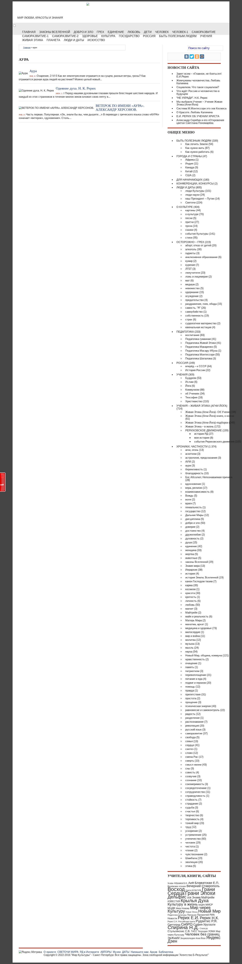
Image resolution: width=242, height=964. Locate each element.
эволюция (191, 862)
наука (188, 651)
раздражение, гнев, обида (201, 303)
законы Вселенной (196, 561)
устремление (193, 834)
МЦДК (171, 908)
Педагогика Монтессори (200, 354)
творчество (192, 815)
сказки (189, 229)
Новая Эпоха (192, 912)
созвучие (190, 776)
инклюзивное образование (201, 257)
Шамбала (191, 858)
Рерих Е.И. (188, 917)
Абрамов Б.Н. (181, 883)
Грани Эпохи (200, 893)
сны (187, 768)
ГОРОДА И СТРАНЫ (189, 156)
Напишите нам (139, 951)
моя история (201, 437)
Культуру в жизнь (183, 904)
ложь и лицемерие (196, 276)
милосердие (192, 632)
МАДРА (201, 905)
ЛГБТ (188, 268)
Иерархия (191, 569)
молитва (190, 639)
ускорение (191, 830)
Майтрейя (191, 612)
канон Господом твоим (199, 581)
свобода (190, 737)
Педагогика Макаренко (199, 346)
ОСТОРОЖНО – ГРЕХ (190, 241)
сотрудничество (195, 791)
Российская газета (186, 921)
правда (189, 690)
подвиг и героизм (195, 682)
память (189, 667)
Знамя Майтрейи (203, 897)
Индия (189, 163)
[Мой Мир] (202, 56)
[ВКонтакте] (186, 56)
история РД (201, 433)
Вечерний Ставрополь (203, 886)
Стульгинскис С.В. (179, 931)
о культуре (191, 214)
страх (188, 319)
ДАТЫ (125, 951)
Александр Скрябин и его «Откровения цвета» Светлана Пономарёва (200, 121)
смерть (189, 760)
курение (190, 264)
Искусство (96, 40)
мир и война (192, 635)
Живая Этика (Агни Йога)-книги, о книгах (209, 415)
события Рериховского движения (214, 441)
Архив (153, 951)
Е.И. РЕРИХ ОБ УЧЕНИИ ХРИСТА (197, 116)
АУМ (188, 461)
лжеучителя (192, 272)
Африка (190, 159)
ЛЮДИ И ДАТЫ (185, 187)
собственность (194, 315)
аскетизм (190, 453)
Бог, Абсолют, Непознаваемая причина (208, 477)
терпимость (192, 819)
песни (188, 218)
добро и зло (192, 522)
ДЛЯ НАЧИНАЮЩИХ (189, 179)
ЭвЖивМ (173, 938)
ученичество (193, 838)
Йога (188, 385)
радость (190, 713)
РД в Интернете (89, 951)
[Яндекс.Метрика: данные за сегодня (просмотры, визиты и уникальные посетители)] (30, 951)
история (190, 573)
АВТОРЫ (105, 951)
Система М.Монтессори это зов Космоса (201, 108)
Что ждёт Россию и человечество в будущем (198, 92)
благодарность (194, 473)
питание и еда (193, 678)
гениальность (193, 507)
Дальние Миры (194, 515)
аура (188, 465)
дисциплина (192, 518)
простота (190, 698)
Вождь (189, 495)
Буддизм (190, 377)
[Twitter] (192, 56)
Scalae (170, 883)
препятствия (193, 694)
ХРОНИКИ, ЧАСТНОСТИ (192, 446)
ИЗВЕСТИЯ (174, 901)
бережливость (194, 469)
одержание (192, 292)
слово (189, 752)
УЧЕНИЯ (182, 374)
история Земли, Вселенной (201, 577)
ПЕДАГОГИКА (185, 331)
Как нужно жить (194, 147)
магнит (189, 608)
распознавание (194, 721)
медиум (190, 284)
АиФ (191, 882)
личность (191, 600)
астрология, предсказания (201, 457)
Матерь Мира (193, 620)
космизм (190, 589)
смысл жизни (193, 764)
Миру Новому (182, 908)
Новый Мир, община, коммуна (203, 655)
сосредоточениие (196, 787)
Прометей (203, 914)
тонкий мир (192, 823)
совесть (190, 772)
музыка (189, 643)
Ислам (189, 381)
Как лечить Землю (196, 143)
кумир (189, 260)
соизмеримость (194, 784)
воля (188, 499)
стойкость (191, 799)
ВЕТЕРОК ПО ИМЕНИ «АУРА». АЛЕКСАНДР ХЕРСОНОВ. (120, 107)
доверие (190, 526)
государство (192, 511)
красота (190, 593)
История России (195, 370)
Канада (189, 167)
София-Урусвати (204, 924)
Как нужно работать (197, 151)
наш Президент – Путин (199, 198)
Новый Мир (209, 911)
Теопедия (203, 931)
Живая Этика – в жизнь (199, 426)
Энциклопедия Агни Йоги (193, 938)
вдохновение (193, 483)
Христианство (193, 401)
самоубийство (194, 311)
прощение (191, 702)
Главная (26, 47)
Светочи (190, 202)
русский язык (193, 729)
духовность (192, 538)
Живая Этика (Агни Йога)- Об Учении (208, 411)
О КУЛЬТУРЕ (184, 206)
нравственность (195, 659)
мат (187, 280)
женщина (190, 550)
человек (190, 842)
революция (192, 725)
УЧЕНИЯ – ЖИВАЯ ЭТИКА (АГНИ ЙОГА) (201, 405)
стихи (188, 237)
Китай (188, 171)
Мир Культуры (46, 10)
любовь (190, 604)
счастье (190, 811)
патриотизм (192, 670)
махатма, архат (194, 624)
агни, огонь (191, 449)
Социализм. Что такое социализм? (197, 87)
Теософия (191, 397)
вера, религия (193, 487)
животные (191, 557)
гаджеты (190, 253)
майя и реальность (196, 616)
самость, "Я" (193, 307)
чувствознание (194, 854)
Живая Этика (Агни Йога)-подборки (206, 422)
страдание (191, 803)
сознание (190, 780)
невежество (192, 288)
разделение (192, 717)
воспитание (192, 335)
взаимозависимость (197, 491)
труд (188, 826)
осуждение (192, 296)
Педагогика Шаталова (198, 358)
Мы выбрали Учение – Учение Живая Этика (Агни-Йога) (199, 103)
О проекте (50, 951)
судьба (189, 807)
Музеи (117, 951)
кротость (190, 596)
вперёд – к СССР (195, 366)
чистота (190, 846)
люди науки (192, 194)
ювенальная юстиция (198, 327)
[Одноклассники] (197, 56)
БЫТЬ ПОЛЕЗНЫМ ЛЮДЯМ (193, 140)
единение (191, 546)
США (188, 175)
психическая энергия (198, 706)
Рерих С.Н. (173, 921)
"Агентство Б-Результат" (194, 954)
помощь (190, 686)
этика (188, 865)
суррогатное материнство (200, 323)
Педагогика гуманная (198, 338)
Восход (176, 889)
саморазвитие (193, 733)
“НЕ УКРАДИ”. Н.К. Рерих (191, 97)
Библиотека (166, 951)
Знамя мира (192, 565)
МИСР (209, 904)
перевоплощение (195, 674)
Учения (206, 36)
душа (188, 542)
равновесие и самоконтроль (202, 709)
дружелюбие (193, 534)
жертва (189, 554)
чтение (189, 850)
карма (189, 585)
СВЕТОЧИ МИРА (67, 951)
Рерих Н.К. (209, 918)
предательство (194, 299)
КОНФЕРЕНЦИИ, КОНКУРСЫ (195, 183)
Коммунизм (192, 389)
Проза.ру (191, 915)
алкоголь (190, 249)
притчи (189, 221)
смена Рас (191, 756)
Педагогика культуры (177, 915)
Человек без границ (202, 934)
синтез (189, 748)
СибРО (187, 924)
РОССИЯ (149, 36)
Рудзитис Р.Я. (206, 921)
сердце (189, 745)
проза (188, 225)
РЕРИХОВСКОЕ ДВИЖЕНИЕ (203, 430)
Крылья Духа (195, 900)
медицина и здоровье (198, 628)
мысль (189, 647)
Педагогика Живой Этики (200, 342)
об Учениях (192, 393)
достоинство (193, 530)
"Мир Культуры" (81, 954)
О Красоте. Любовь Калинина (194, 112)
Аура (33, 70)
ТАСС (194, 931)
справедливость (195, 795)
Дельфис (177, 896)
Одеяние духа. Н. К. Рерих (76, 88)
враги (188, 503)
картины (190, 210)
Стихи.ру (204, 928)
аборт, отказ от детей (198, 245)
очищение (191, 663)
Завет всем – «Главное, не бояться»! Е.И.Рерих (198, 75)
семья (189, 741)
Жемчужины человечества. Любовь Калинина (198, 82)
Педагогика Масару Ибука (201, 350)
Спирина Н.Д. (183, 927)
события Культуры (196, 233)
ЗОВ (189, 897)
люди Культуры (194, 190)
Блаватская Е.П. (207, 883)
